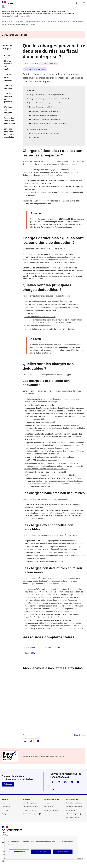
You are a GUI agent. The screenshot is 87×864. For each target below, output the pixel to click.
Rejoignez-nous (7, 814)
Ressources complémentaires (38, 129)
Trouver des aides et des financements (9, 120)
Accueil (7, 56)
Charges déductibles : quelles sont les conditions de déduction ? (49, 99)
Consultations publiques (73, 803)
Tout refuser (41, 852)
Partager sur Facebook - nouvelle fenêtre (25, 740)
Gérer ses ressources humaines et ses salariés (9, 133)
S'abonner (8, 784)
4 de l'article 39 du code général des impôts (61, 411)
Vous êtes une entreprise (30, 806)
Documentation (70, 810)
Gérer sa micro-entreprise (8, 77)
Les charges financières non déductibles (44, 115)
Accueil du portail (7, 21)
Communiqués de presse (31, 814)
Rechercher (77, 3)
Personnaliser (19, 852)
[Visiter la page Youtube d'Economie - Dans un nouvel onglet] (78, 782)
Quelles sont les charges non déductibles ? (42, 107)
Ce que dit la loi (36, 137)
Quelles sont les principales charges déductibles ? (44, 103)
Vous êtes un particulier (30, 803)
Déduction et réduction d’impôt (35, 69)
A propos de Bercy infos (30, 757)
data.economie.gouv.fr (72, 814)
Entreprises (19, 21)
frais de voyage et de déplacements (38, 317)
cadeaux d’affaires (31, 329)
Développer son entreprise (9, 110)
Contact (46, 803)
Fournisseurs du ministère (74, 806)
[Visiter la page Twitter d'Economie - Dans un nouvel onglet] (52, 782)
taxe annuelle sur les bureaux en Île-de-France (45, 472)
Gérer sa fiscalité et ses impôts (35, 21)
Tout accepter (62, 852)
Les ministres (6, 806)
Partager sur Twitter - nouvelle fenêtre (31, 740)
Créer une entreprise (8, 87)
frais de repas (29, 314)
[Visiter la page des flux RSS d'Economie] (52, 788)
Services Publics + (71, 817)
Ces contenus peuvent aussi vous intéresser (45, 133)
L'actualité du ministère (30, 810)
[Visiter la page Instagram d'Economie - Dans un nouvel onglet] (71, 782)
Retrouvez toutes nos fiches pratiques (52, 757)
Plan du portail (48, 806)
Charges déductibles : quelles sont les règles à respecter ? (47, 95)
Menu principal (84, 3)
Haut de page (79, 735)
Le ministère (5, 810)
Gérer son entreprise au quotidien (8, 98)
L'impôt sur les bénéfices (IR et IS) (58, 21)
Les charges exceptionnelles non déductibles (46, 119)
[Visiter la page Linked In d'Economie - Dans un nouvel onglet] (59, 782)
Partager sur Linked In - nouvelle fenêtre (37, 740)
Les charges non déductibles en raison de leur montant (49, 123)
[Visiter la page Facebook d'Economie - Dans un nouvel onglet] (65, 782)
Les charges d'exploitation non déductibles (45, 111)
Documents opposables (51, 810)
